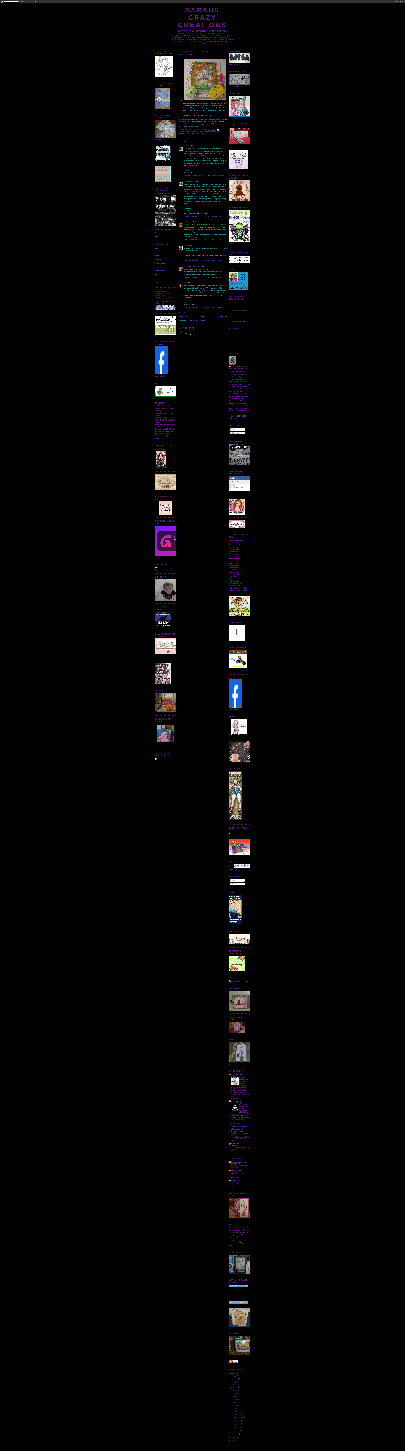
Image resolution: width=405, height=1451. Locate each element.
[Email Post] (217, 130)
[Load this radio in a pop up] (247, 1302)
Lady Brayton (160, 270)
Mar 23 (237, 1402)
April (235, 1385)
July (234, 1376)
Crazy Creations (239, 366)
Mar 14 (237, 1408)
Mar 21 (237, 1405)
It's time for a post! (238, 1184)
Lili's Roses (243, 1104)
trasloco (234, 1145)
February (236, 1431)
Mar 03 (237, 1427)
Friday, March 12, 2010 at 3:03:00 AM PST (202, 216)
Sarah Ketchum (159, 344)
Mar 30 (237, 1393)
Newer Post (183, 316)
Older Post (223, 316)
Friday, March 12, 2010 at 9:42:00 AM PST (202, 308)
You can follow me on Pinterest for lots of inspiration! (239, 1131)
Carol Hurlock (188, 181)
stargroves (235, 1144)
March (235, 1388)
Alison (157, 233)
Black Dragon (160, 263)
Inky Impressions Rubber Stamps (237, 1102)
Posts (233, 429)
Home (203, 316)
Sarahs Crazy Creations (202, 17)
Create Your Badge (160, 376)
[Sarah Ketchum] (161, 374)
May (234, 1382)
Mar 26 (237, 1399)
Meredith (158, 274)
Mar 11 (237, 1414)
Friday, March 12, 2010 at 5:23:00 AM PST (202, 240)
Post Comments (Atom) (197, 320)
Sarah (157, 255)
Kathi (157, 252)
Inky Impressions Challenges (237, 1075)
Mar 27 (237, 1396)
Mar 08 (237, 1421)
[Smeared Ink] (232, 489)
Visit (237, 321)
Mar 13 (237, 1411)
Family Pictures (165, 745)
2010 (233, 1373)
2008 (233, 1440)
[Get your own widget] (233, 1302)
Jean (157, 248)
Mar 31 (237, 1390)
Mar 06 (237, 1424)
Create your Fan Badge (244, 493)
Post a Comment (185, 313)
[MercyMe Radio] (238, 1286)
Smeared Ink (239, 487)
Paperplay (182, 121)
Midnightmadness (185, 119)
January (236, 1434)
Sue (185, 282)
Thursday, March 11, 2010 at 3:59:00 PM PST (204, 176)
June (235, 1379)
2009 (233, 1437)
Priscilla (186, 145)
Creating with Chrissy (239, 1162)
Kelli (156, 236)
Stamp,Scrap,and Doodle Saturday (210, 119)
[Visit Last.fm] (242, 1302)
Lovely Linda (188, 221)
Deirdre (186, 245)
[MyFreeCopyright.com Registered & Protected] (165, 570)
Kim (156, 267)
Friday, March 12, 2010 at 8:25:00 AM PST (202, 261)
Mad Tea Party (186, 54)
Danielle (158, 259)
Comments (235, 433)
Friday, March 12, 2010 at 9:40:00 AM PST (202, 277)
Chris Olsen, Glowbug (191, 266)
